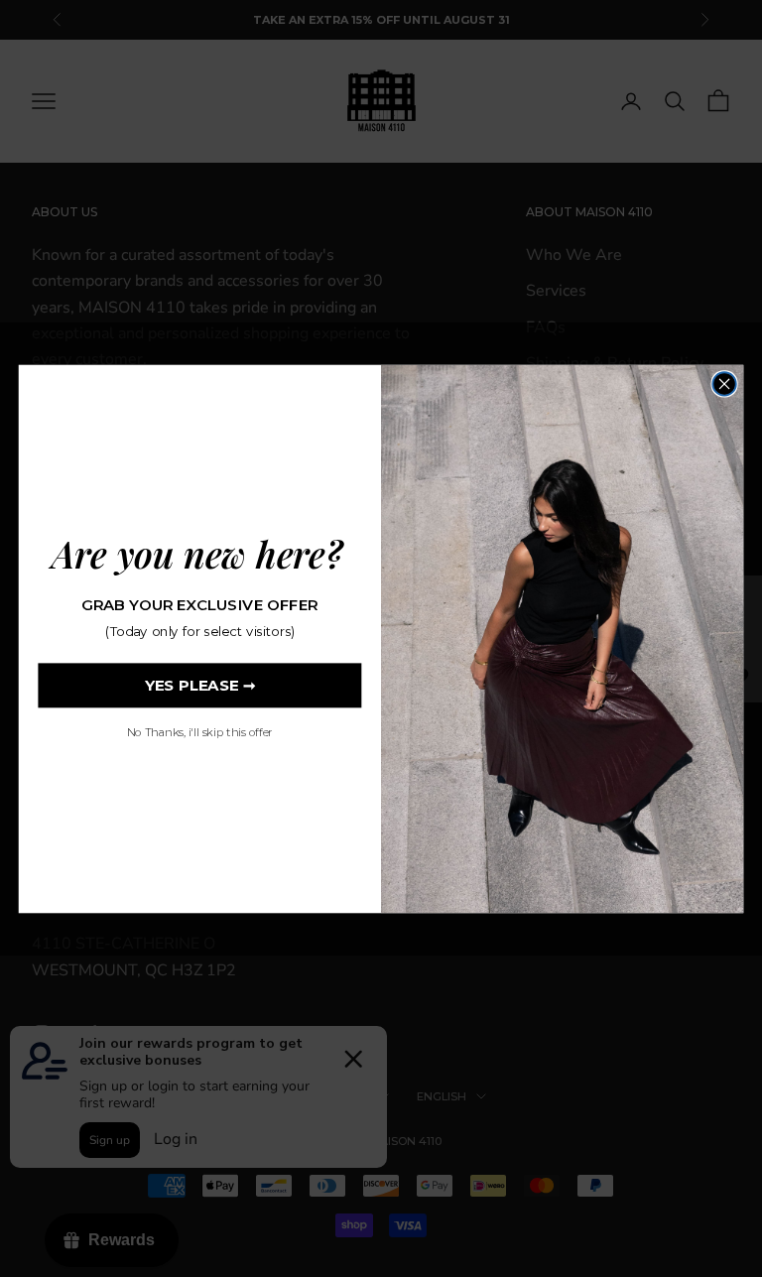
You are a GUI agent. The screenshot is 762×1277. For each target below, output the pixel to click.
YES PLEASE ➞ (200, 685)
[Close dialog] (723, 383)
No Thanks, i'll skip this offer (200, 732)
